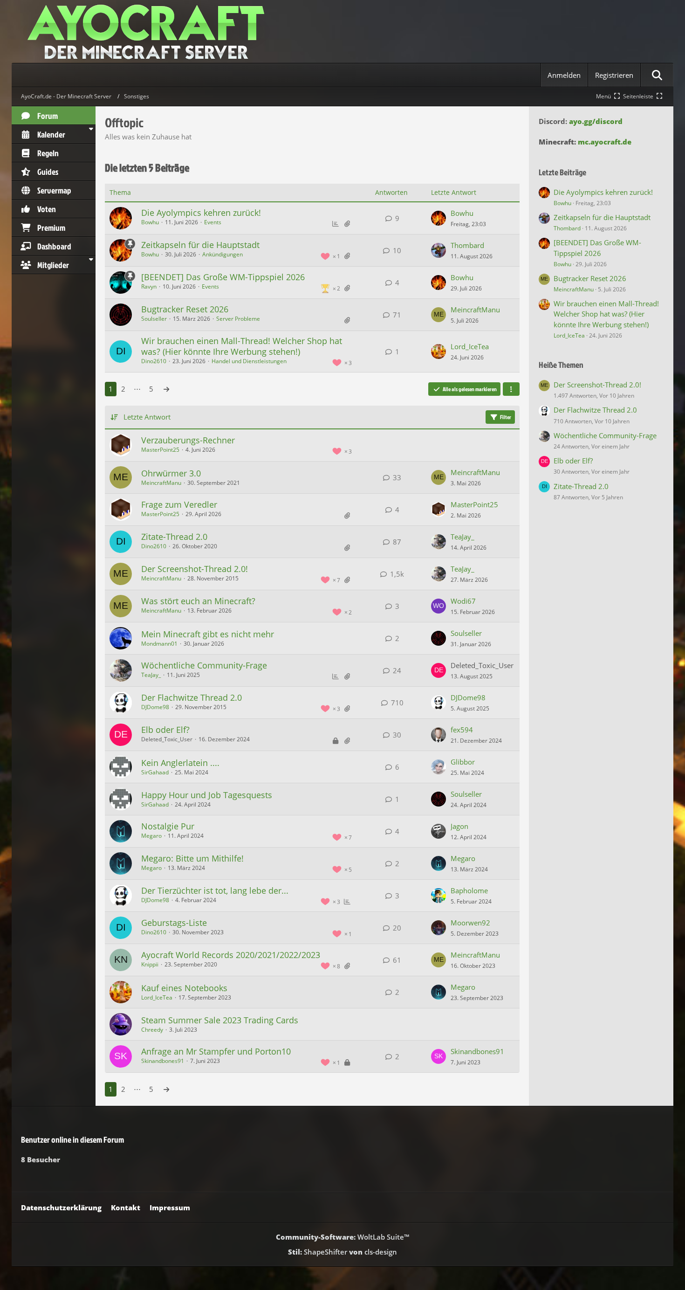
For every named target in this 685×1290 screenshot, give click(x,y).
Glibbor (463, 761)
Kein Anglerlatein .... (180, 762)
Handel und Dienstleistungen (249, 361)
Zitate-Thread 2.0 (174, 536)
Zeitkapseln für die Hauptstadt (200, 244)
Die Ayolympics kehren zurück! (201, 212)
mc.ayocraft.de (604, 141)
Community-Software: (342, 1237)
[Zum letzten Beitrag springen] (438, 218)
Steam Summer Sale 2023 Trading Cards (219, 1020)
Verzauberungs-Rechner (188, 440)
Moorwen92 (470, 922)
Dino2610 (153, 361)
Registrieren (614, 75)
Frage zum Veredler (179, 504)
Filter (505, 417)
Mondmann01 (159, 644)
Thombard (467, 245)
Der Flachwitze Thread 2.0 (191, 697)
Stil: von (342, 1251)
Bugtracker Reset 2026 (184, 309)
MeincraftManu (475, 309)
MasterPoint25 (160, 450)
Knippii (149, 964)
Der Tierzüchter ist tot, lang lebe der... (214, 890)
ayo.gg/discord (596, 121)
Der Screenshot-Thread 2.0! (194, 568)
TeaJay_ (462, 536)
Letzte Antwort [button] (147, 416)
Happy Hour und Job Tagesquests (206, 794)
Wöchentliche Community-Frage (204, 665)
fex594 (462, 729)
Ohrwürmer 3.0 (171, 473)
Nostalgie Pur (167, 826)
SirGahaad (155, 772)
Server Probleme (238, 319)
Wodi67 (463, 601)
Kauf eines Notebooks (184, 987)
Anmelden (564, 75)
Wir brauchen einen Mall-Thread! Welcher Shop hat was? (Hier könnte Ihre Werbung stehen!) (241, 346)
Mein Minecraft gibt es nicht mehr (207, 634)
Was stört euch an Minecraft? (198, 601)
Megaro (151, 836)
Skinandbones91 (162, 1061)
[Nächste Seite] (166, 389)
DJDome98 (155, 707)
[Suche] (657, 75)
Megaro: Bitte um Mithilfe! (192, 858)
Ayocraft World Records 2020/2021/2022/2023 (230, 954)
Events (212, 222)
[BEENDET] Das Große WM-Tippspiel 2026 (223, 277)
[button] (511, 389)
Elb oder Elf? (165, 729)
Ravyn (149, 286)
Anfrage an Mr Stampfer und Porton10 (216, 1051)
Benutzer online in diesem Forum (72, 1139)
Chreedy (152, 1030)
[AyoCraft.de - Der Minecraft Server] (342, 31)
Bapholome (469, 890)
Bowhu (150, 222)
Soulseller (154, 319)
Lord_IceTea (470, 346)
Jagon (459, 826)
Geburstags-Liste (174, 922)
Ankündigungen (222, 254)
